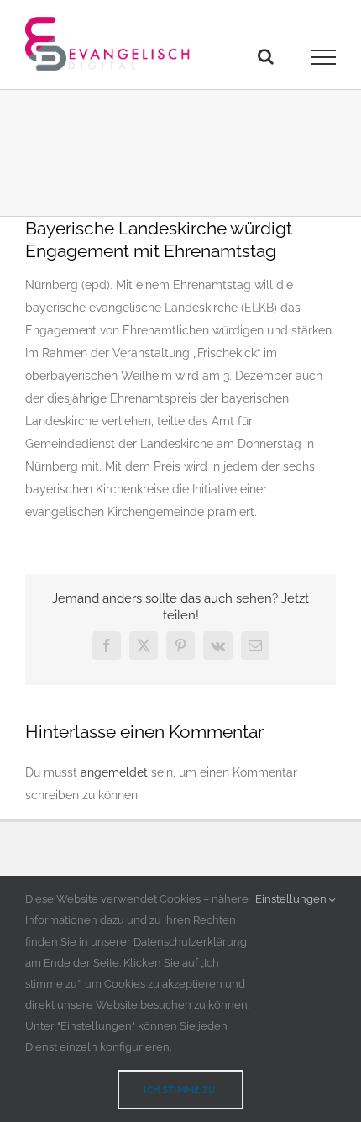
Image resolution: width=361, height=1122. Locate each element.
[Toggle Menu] (323, 57)
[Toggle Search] (266, 56)
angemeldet (114, 772)
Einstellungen (292, 899)
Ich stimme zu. (180, 1089)
